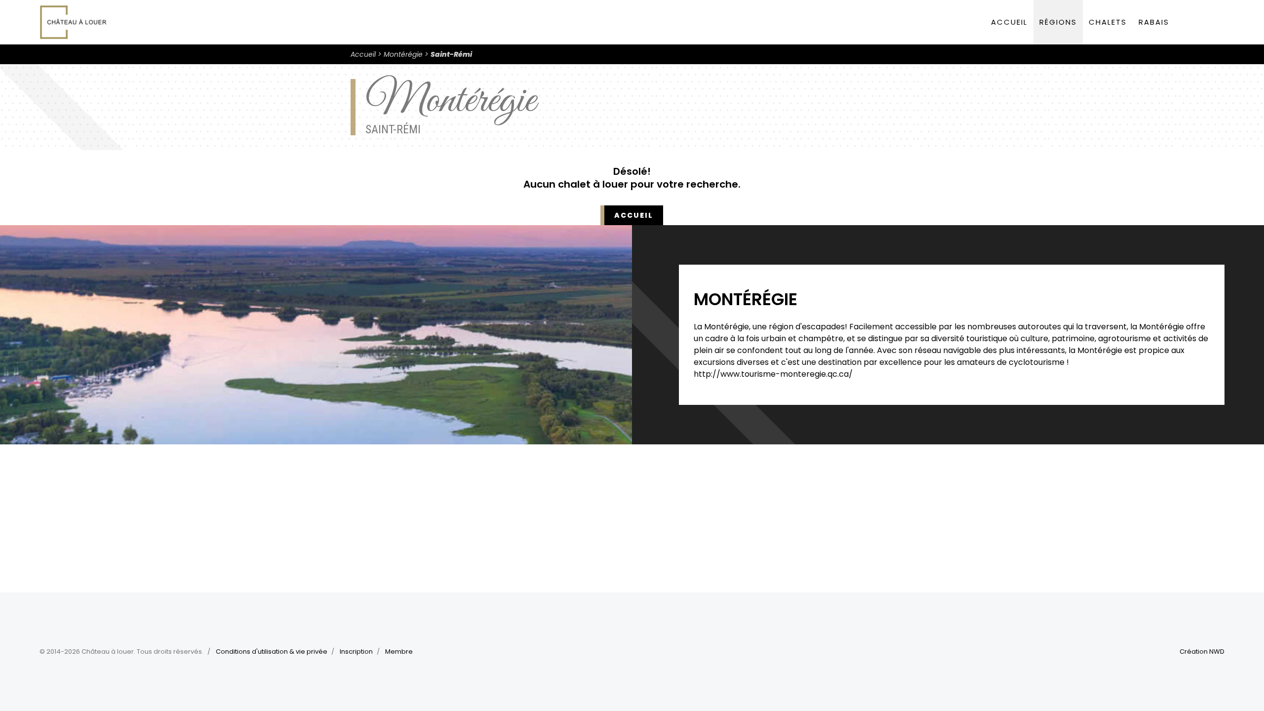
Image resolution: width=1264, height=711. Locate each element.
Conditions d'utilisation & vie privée (271, 651)
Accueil (1009, 22)
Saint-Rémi (451, 54)
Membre (399, 651)
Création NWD (1202, 651)
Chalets (1108, 22)
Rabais (1154, 22)
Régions (1058, 22)
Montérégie (403, 54)
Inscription (356, 651)
